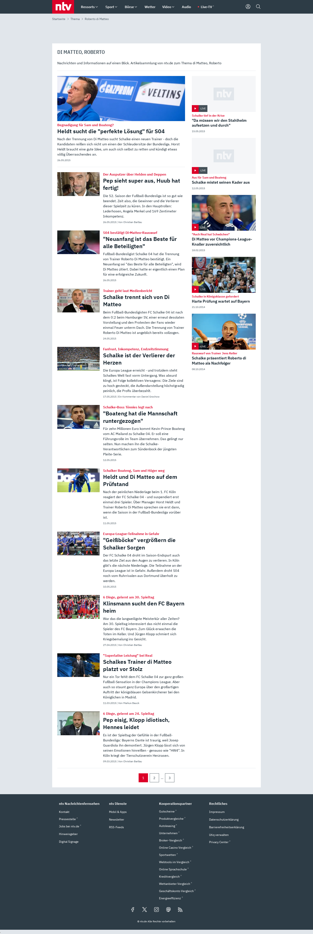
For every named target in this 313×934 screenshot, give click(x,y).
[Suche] (258, 7)
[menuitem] (97, 7)
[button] (81, 803)
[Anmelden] (248, 7)
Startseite (58, 19)
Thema (75, 19)
